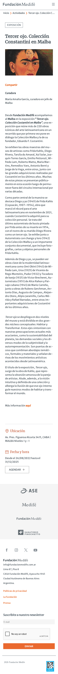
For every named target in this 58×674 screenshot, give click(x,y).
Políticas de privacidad (15, 591)
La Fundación (10, 597)
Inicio (6, 13)
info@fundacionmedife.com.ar (19, 564)
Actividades (19, 13)
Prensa (7, 603)
